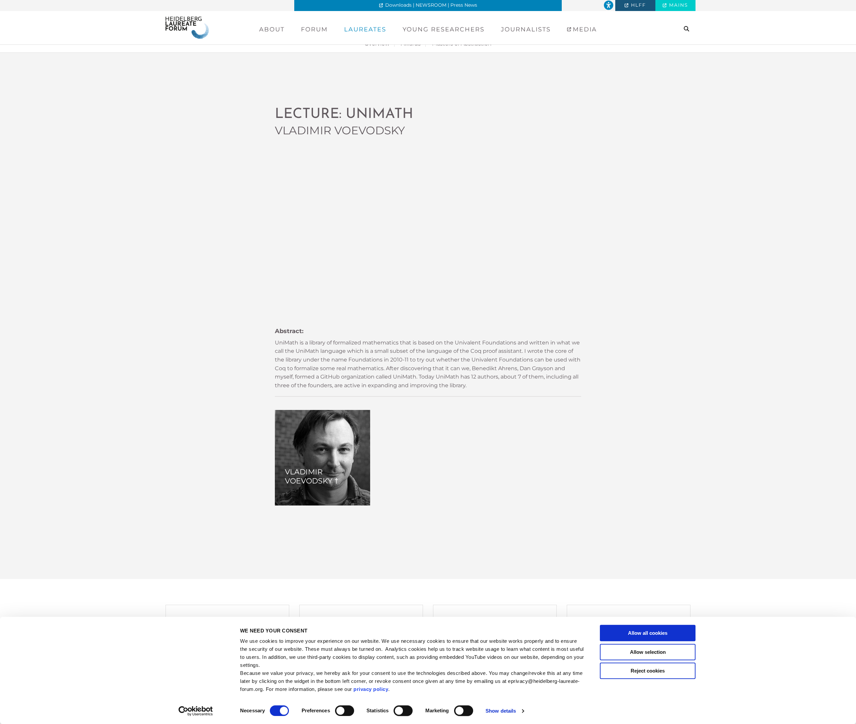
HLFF (637, 5)
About (272, 29)
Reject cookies (648, 671)
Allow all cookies (647, 633)
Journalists (526, 29)
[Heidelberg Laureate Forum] (187, 27)
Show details (501, 711)
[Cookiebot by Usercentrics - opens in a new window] (196, 711)
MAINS (677, 5)
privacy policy (370, 689)
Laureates (365, 29)
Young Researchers (444, 29)
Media (583, 29)
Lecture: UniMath (344, 114)
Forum (314, 29)
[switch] (344, 710)
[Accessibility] (608, 5)
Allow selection (648, 652)
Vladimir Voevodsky (340, 130)
